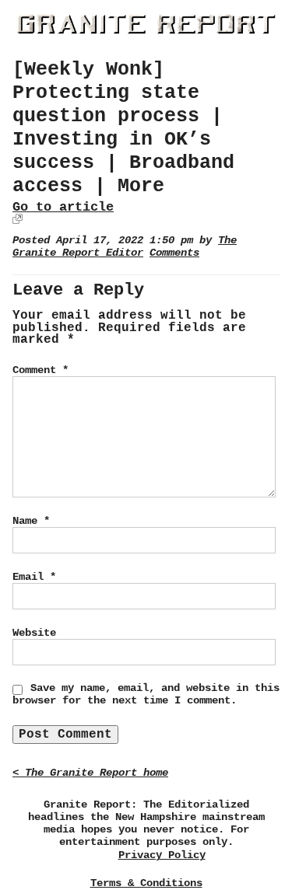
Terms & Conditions (146, 883)
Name (31, 521)
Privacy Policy (162, 855)
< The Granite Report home (90, 773)
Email (34, 577)
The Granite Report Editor (124, 247)
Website (34, 632)
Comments (174, 253)
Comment (40, 370)
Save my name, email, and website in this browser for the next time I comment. (146, 694)
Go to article (63, 207)
